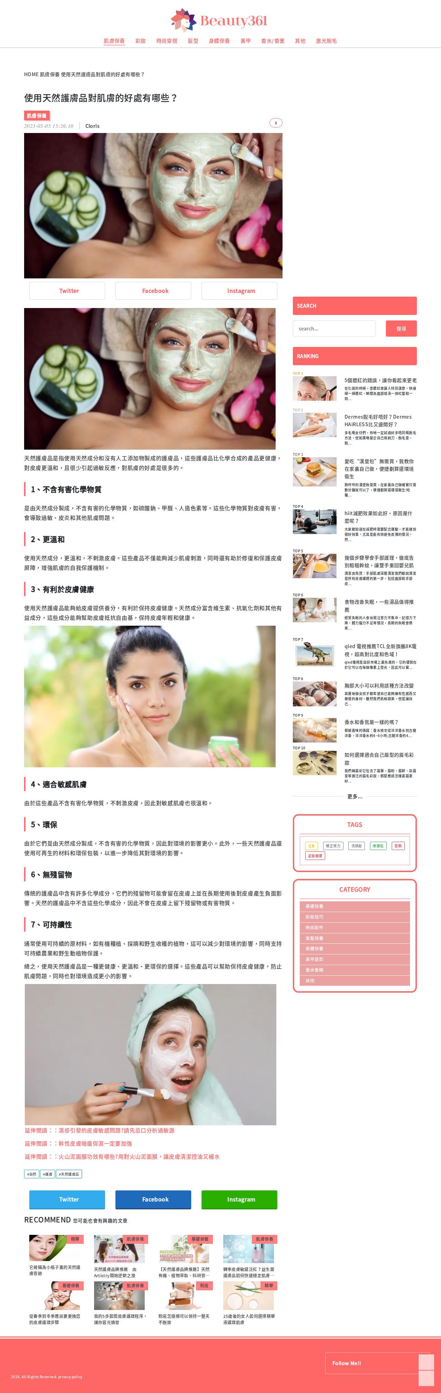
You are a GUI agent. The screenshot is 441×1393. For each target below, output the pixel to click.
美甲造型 (315, 959)
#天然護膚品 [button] (69, 1174)
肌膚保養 (114, 40)
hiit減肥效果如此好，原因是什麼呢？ (378, 517)
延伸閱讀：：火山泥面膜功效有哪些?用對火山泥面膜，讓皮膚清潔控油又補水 (122, 1156)
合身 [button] (311, 845)
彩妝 (140, 40)
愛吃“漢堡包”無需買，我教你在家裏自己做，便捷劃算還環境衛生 (379, 469)
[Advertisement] (355, 140)
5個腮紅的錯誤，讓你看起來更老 (381, 380)
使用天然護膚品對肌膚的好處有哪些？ (103, 74)
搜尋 (401, 328)
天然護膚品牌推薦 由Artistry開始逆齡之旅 (115, 1272)
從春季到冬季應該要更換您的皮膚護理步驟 (55, 1319)
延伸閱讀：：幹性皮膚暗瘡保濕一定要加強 (78, 1143)
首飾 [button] (398, 845)
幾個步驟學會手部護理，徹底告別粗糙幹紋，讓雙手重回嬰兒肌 (379, 561)
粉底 (204, 1285)
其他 (300, 40)
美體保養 (315, 948)
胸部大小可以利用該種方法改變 (379, 685)
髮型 (193, 40)
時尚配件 (315, 927)
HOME (31, 74)
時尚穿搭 (167, 40)
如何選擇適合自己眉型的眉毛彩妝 (379, 758)
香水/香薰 (273, 40)
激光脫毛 (326, 40)
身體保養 (219, 40)
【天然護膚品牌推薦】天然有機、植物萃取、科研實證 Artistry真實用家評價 (184, 1275)
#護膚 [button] (47, 1174)
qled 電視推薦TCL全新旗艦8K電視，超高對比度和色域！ (381, 650)
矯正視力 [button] (333, 845)
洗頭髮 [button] (356, 845)
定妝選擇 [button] (315, 855)
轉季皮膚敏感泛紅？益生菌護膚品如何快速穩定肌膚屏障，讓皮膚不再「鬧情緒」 (249, 1275)
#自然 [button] (32, 1174)
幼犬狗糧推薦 (10, 55)
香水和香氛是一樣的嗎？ (372, 721)
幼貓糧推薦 (9, 50)
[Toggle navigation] (427, 20)
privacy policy (70, 1376)
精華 (75, 1239)
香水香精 (315, 969)
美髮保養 (315, 938)
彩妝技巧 (315, 916)
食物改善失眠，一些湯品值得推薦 (379, 605)
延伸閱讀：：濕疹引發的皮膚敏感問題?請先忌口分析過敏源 (100, 1130)
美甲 (245, 40)
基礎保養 (200, 1239)
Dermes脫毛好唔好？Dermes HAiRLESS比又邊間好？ (378, 420)
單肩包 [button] (378, 845)
